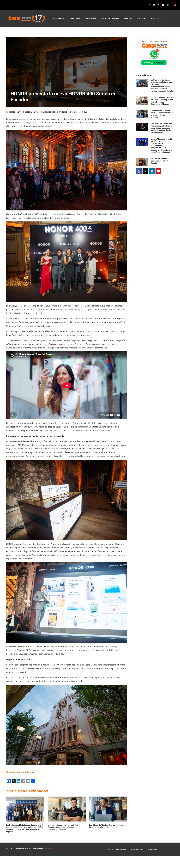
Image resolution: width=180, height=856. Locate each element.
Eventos (128, 19)
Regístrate (156, 19)
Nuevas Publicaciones (117, 849)
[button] (175, 5)
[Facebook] (149, 5)
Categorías (57, 19)
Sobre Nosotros (137, 849)
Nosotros (141, 19)
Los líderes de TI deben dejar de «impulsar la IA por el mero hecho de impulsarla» (162, 114)
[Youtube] (163, 5)
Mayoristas (75, 19)
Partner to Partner (110, 19)
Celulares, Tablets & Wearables (56, 112)
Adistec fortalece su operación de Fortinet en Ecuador (160, 161)
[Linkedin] (159, 5)
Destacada (75, 112)
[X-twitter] (154, 5)
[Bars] (168, 5)
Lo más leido (152, 849)
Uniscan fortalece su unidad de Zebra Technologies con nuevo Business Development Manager (162, 100)
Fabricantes (90, 19)
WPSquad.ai (50, 848)
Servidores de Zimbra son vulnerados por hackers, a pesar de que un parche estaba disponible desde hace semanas (161, 128)
